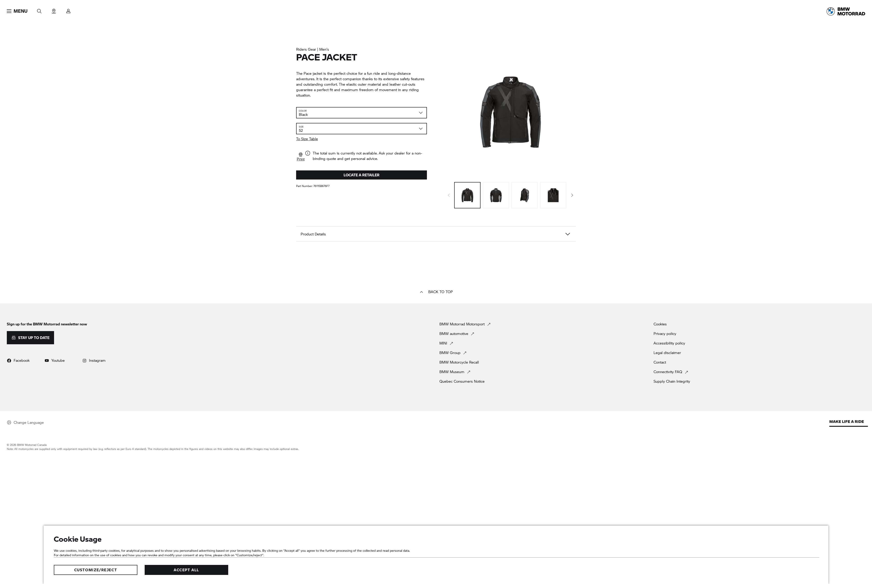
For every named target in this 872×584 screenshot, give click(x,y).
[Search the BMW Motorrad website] (39, 9)
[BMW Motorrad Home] (846, 11)
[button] (17, 11)
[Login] (68, 9)
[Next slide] (572, 195)
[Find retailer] (54, 9)
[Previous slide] (448, 195)
